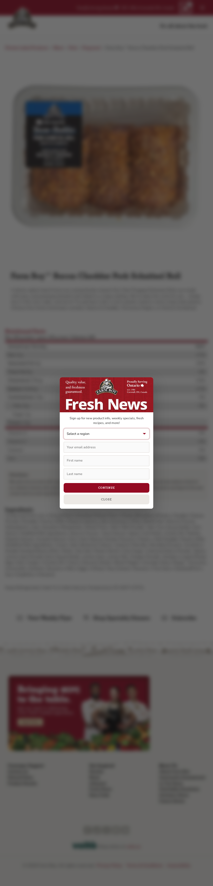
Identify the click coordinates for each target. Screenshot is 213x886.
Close (106, 499)
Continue (106, 487)
